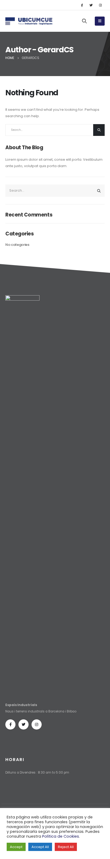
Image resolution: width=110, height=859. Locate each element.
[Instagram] (100, 5)
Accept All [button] (40, 846)
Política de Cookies (60, 836)
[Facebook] (82, 5)
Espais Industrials (21, 705)
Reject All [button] (66, 846)
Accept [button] (16, 846)
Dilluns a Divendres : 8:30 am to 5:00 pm (37, 772)
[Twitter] (91, 5)
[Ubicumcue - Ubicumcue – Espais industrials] (16, 21)
